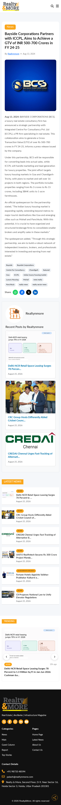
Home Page (37, 735)
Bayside (9, 265)
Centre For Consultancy (15, 270)
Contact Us (37, 750)
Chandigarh (33, 270)
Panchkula (10, 284)
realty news (23, 284)
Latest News (38, 740)
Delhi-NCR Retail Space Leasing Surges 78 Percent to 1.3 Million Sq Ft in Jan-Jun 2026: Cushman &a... (27, 671)
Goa (7, 275)
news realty (37, 280)
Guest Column (8, 745)
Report (5, 750)
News (4, 735)
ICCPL (16, 275)
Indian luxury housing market (35, 275)
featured (46, 270)
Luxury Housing (12, 280)
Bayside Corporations (25, 265)
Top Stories (7, 755)
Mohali (26, 280)
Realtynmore (13, 54)
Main (4, 740)
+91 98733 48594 (15, 771)
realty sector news (39, 284)
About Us (36, 745)
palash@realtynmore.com (19, 777)
